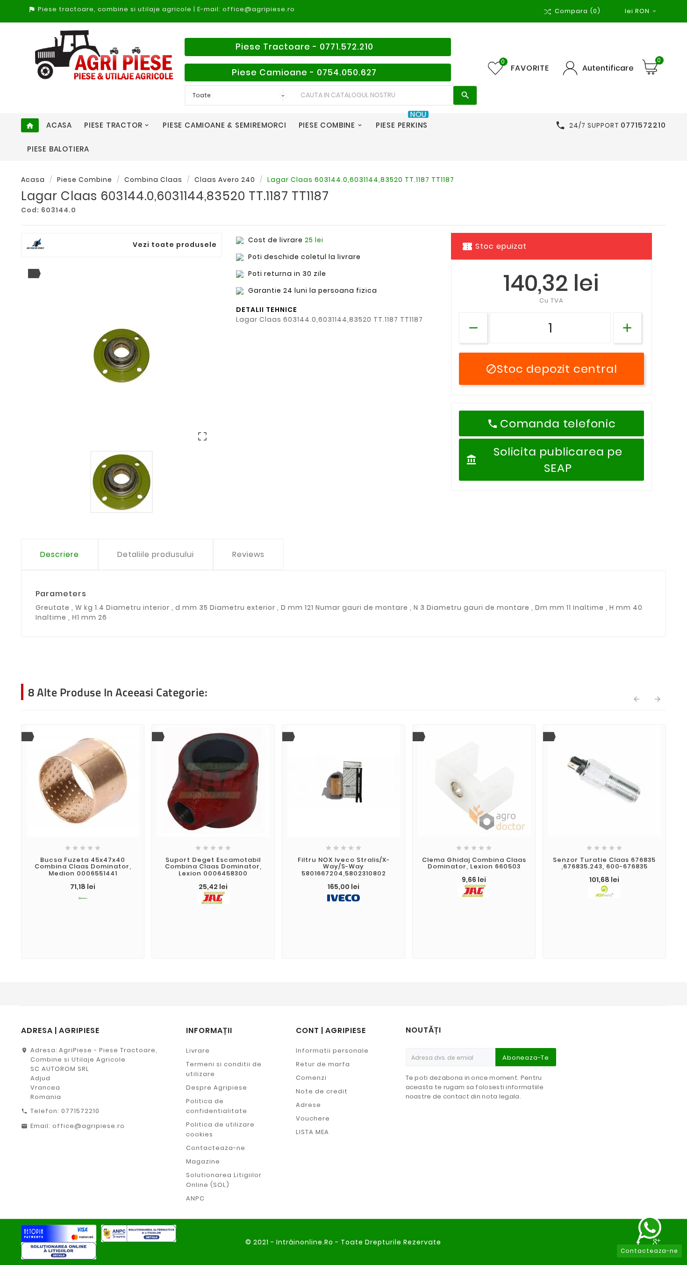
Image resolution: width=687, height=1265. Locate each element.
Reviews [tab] (248, 554)
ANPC (195, 1198)
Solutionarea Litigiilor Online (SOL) (224, 1180)
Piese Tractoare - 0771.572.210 (304, 46)
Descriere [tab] (59, 554)
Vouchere (313, 1118)
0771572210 (80, 1110)
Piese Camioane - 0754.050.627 (304, 72)
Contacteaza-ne (215, 1147)
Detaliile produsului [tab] (155, 554)
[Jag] (213, 898)
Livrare (198, 1050)
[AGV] (604, 891)
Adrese (308, 1104)
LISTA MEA (312, 1132)
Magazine (203, 1161)
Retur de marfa (323, 1064)
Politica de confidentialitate (216, 1106)
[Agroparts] (82, 898)
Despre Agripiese (216, 1087)
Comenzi (311, 1077)
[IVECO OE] (343, 898)
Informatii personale (332, 1050)
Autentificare (608, 68)
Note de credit (322, 1091)
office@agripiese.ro (88, 1125)
